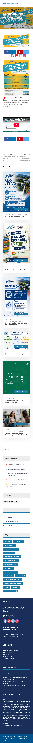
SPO (7, 587)
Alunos (8, 541)
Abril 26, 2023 (8, 22)
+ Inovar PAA (6, 654)
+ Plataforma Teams (8, 658)
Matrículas (9, 575)
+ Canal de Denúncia (9, 660)
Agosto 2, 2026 (9, 352)
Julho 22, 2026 (8, 397)
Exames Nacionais (10, 564)
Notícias (18, 24)
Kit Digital (8, 568)
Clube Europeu (9, 545)
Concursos (9, 553)
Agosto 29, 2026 (9, 214)
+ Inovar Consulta (8, 652)
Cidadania (9, 525)
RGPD (5, 740)
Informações (10, 24)
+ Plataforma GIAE (8, 656)
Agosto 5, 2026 (9, 319)
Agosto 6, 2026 (9, 266)
